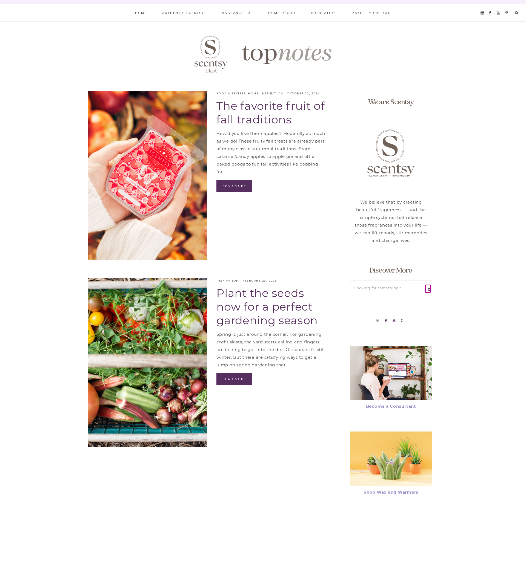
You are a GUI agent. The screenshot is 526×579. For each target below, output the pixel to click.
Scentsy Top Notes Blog (263, 53)
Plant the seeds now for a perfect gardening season (267, 306)
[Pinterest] (507, 6)
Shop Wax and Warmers (391, 492)
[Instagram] (483, 6)
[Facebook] (491, 6)
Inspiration (272, 93)
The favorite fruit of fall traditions (270, 112)
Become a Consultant (391, 406)
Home (253, 93)
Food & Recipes (230, 93)
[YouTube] (499, 6)
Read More (234, 186)
